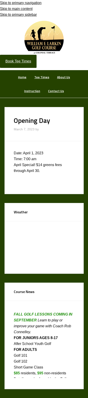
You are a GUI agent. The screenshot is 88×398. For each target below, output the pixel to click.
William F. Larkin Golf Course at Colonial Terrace (44, 37)
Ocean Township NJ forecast (47, 262)
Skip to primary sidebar (18, 15)
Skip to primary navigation (21, 3)
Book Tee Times (18, 61)
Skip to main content (16, 9)
